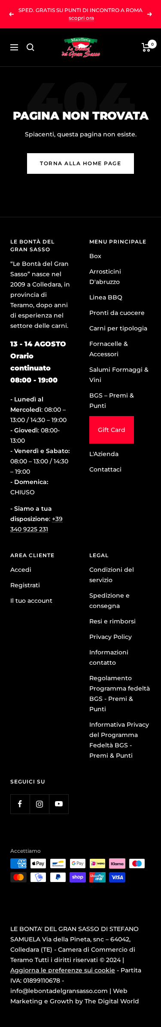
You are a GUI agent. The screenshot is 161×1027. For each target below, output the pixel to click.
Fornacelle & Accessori (108, 349)
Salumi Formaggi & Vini (119, 375)
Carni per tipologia (118, 328)
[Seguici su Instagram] (39, 804)
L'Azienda (103, 454)
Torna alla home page (80, 163)
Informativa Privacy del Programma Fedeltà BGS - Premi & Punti (119, 740)
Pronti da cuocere (117, 313)
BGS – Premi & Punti (111, 401)
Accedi (20, 570)
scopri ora (81, 18)
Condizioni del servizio (111, 575)
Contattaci (105, 469)
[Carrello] (146, 47)
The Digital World (112, 1001)
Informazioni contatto (108, 657)
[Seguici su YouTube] (58, 804)
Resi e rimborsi (112, 621)
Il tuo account (31, 600)
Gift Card (111, 430)
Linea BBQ (105, 297)
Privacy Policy (110, 637)
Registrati (25, 585)
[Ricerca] (30, 47)
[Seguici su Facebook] (20, 804)
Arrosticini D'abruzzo (105, 277)
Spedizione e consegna (109, 601)
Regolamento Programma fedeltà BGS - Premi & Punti (119, 693)
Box (95, 256)
